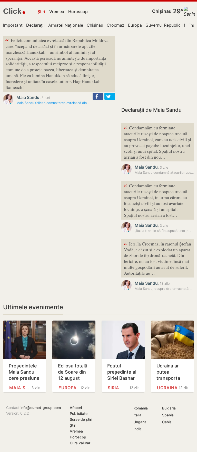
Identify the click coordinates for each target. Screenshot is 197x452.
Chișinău (162, 11)
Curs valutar (80, 443)
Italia (137, 415)
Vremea (56, 11)
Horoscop (78, 11)
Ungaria (139, 422)
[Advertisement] (157, 68)
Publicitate (78, 413)
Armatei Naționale (65, 25)
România (140, 408)
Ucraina (167, 387)
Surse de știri (81, 419)
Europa (135, 25)
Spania (168, 415)
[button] (98, 96)
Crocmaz (115, 25)
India (137, 429)
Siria (113, 387)
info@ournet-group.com (41, 407)
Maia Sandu (28, 97)
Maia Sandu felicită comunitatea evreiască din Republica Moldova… (68, 103)
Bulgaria (169, 408)
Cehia (167, 422)
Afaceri (76, 407)
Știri (41, 11)
